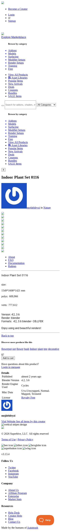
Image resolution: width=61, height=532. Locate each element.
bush (26, 348)
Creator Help (15, 515)
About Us (13, 490)
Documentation (16, 263)
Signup (12, 20)
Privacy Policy (25, 439)
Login (11, 14)
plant (40, 348)
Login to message (10, 367)
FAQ (11, 260)
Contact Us (14, 521)
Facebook (13, 470)
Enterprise (13, 496)
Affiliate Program (17, 493)
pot (14, 348)
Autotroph (32, 527)
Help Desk (14, 512)
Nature (47, 207)
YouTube (13, 476)
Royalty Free (28, 397)
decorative (53, 348)
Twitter (12, 467)
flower (19, 348)
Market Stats (15, 499)
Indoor (33, 348)
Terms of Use (8, 439)
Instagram (13, 473)
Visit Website (8, 421)
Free (10, 68)
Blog (10, 518)
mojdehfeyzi (33, 207)
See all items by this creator (30, 421)
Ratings (12, 266)
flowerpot (6, 348)
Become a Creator (17, 8)
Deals (11, 86)
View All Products (18, 74)
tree (45, 348)
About (11, 257)
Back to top (7, 335)
